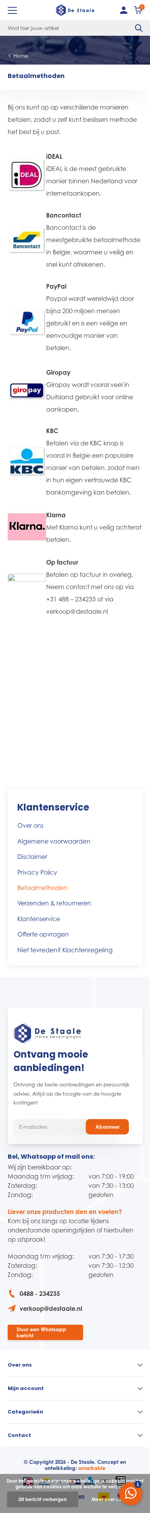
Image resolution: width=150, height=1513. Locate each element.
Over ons (30, 825)
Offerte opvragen (43, 934)
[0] (138, 12)
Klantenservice (38, 919)
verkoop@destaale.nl (51, 1308)
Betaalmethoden (42, 888)
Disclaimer (32, 856)
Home (20, 56)
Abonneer (107, 1127)
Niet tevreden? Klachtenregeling (65, 950)
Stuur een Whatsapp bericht (41, 1332)
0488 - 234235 (40, 1293)
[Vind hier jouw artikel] (139, 28)
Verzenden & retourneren (54, 903)
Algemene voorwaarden (53, 841)
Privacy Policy (37, 872)
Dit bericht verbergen (42, 1499)
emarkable (91, 1468)
